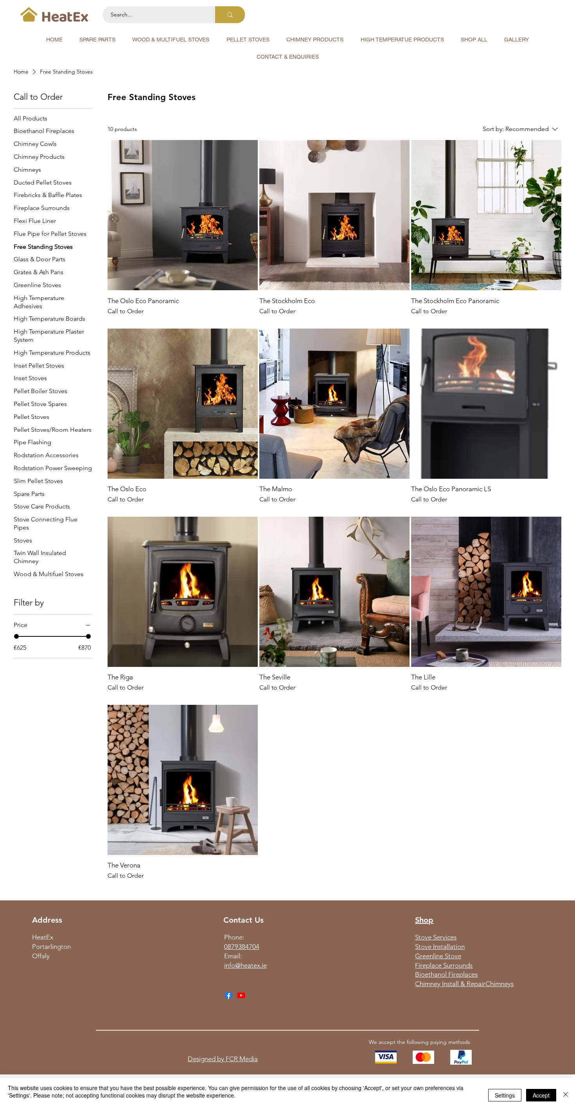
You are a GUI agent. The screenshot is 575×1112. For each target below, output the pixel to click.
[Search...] (230, 14)
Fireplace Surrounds (444, 965)
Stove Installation (440, 946)
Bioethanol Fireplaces (446, 974)
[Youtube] (241, 995)
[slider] (16, 636)
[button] (97, 39)
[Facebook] (229, 995)
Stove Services (435, 937)
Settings (505, 1095)
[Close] (565, 1095)
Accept (541, 1095)
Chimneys (499, 984)
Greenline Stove (438, 956)
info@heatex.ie (245, 965)
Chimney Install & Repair (450, 984)
